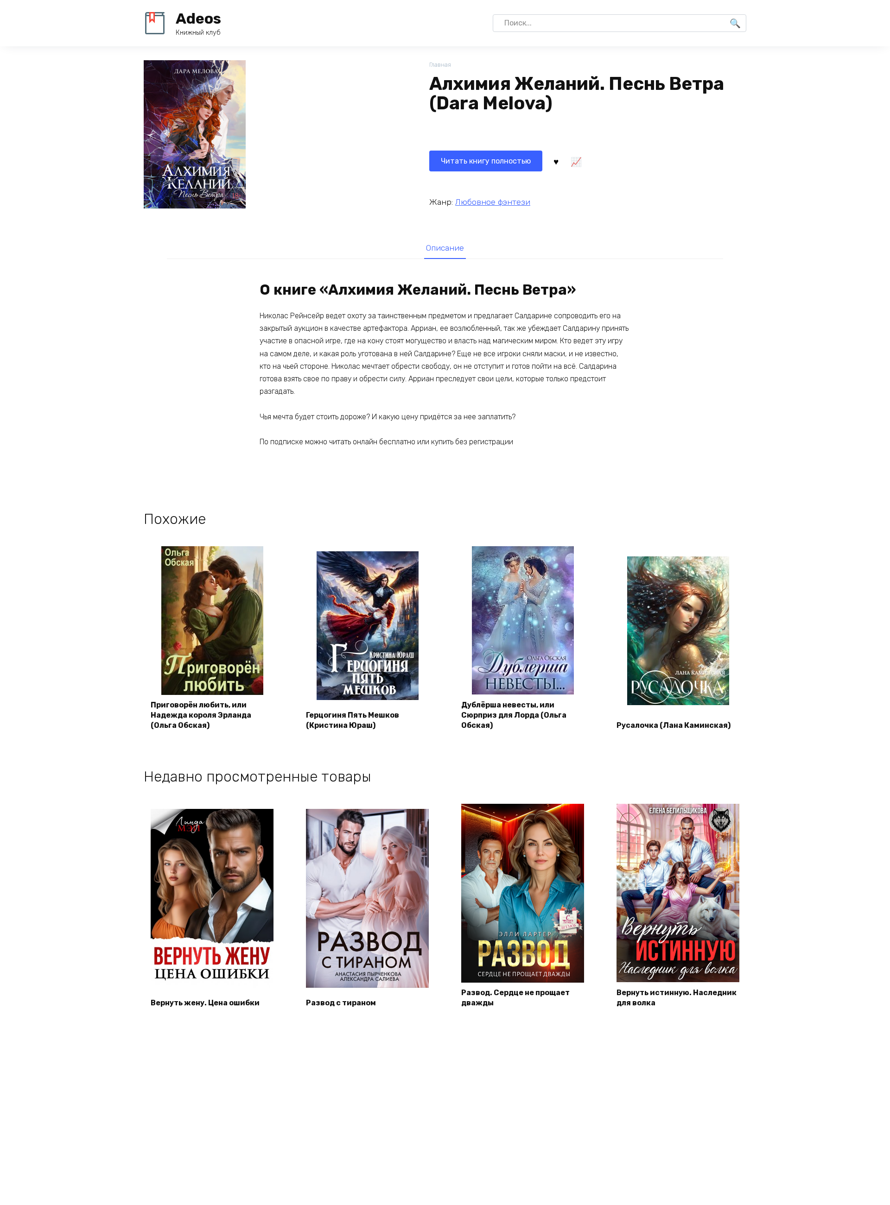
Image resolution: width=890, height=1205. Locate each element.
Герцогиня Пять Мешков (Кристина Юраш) (352, 720)
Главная (440, 64)
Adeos (198, 18)
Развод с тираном (341, 1002)
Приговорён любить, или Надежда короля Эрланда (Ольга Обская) (201, 715)
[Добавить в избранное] (556, 161)
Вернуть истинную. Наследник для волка (677, 997)
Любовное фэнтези (492, 202)
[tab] (444, 248)
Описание (445, 247)
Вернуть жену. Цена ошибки (205, 1002)
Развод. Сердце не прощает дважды (515, 997)
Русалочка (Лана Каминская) (674, 725)
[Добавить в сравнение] (576, 161)
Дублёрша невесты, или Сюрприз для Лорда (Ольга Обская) (513, 715)
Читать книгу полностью (486, 161)
